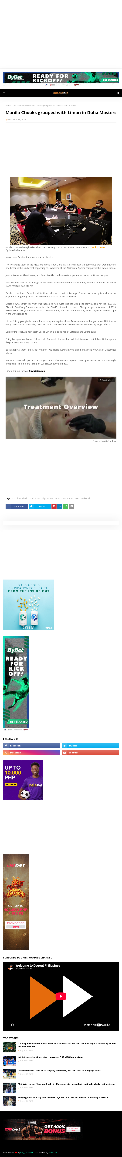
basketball (22, 498)
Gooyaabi (52, 1152)
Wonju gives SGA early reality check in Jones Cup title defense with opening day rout (63, 1097)
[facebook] (31, 745)
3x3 (13, 498)
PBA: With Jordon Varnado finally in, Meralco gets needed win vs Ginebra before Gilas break (66, 1084)
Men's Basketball (20, 105)
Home (8, 105)
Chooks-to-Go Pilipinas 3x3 (41, 498)
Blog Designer (26, 1152)
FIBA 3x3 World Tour (64, 498)
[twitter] (90, 745)
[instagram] (31, 752)
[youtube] (90, 752)
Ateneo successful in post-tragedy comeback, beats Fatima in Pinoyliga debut (60, 1070)
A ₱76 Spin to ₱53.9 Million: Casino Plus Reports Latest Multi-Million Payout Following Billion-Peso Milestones (67, 1045)
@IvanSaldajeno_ (37, 370)
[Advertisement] (61, 148)
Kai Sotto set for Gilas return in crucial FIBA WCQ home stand (50, 1057)
